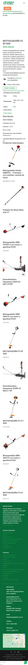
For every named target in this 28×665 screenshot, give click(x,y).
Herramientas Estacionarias (11, 571)
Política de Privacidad (9, 543)
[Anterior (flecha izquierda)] (0, 664)
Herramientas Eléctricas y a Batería (13, 569)
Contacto (5, 545)
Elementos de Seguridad (10, 579)
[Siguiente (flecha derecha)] (2, 664)
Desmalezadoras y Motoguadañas (16, 90)
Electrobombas (7, 573)
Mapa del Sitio (7, 547)
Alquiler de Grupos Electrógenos (12, 539)
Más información (8, 525)
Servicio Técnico (8, 537)
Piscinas (5, 577)
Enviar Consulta (9, 88)
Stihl (14, 107)
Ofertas (5, 535)
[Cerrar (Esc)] (5, 662)
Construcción (7, 561)
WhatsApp (9, 628)
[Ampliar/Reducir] (0, 662)
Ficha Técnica (8, 113)
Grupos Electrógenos (9, 555)
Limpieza (5, 575)
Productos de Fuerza (9, 557)
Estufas (5, 559)
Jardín (9, 11)
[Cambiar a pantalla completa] (2, 662)
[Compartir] (3, 662)
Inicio (4, 11)
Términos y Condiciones (10, 541)
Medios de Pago (7, 533)
